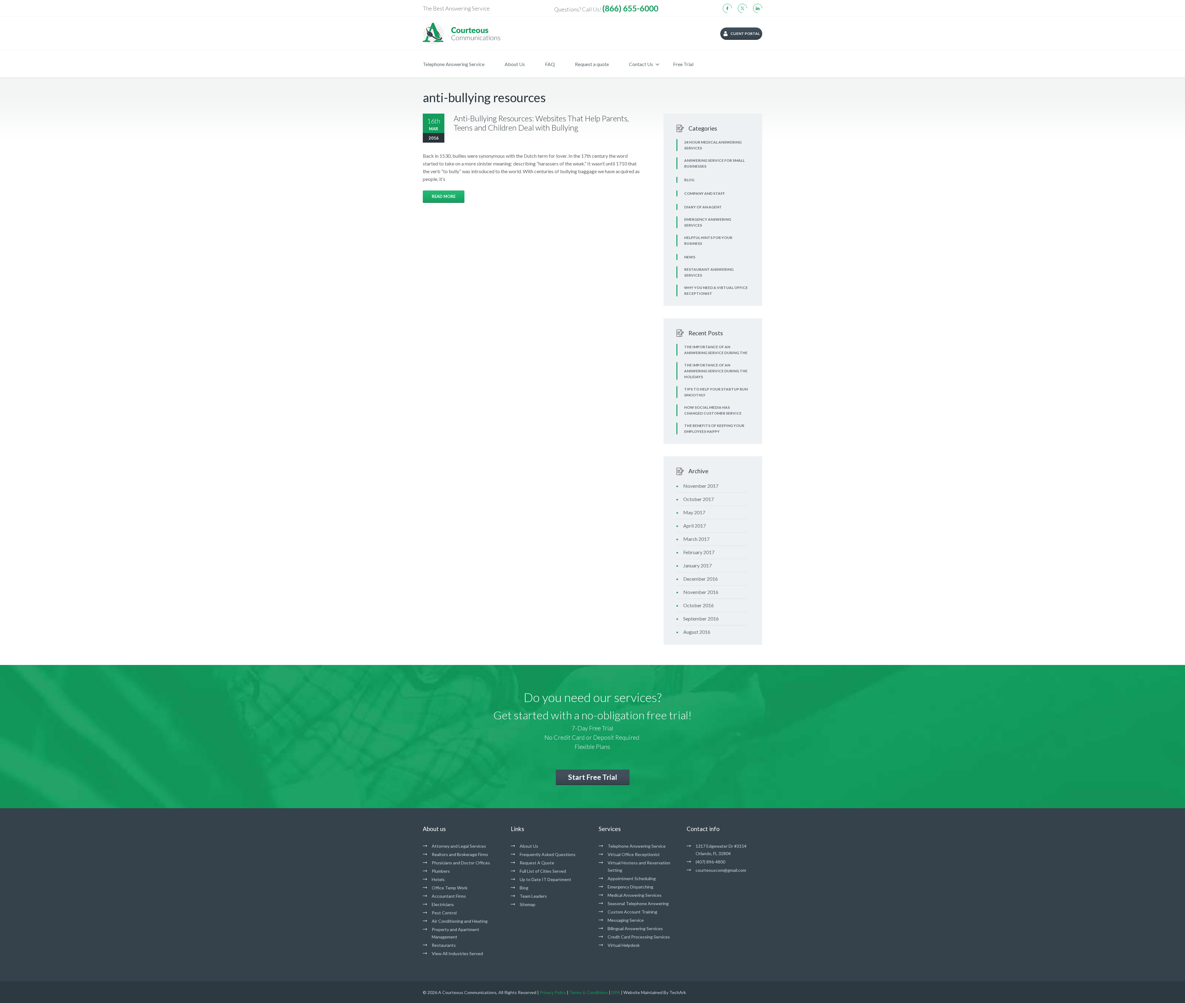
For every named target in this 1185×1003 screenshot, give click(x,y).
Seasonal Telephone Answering (638, 903)
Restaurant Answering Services (709, 272)
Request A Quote (537, 862)
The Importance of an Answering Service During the (715, 350)
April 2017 (694, 526)
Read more (443, 196)
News (689, 257)
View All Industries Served (457, 953)
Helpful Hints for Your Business (708, 240)
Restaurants (444, 945)
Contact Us (641, 64)
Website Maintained (643, 992)
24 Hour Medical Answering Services (713, 145)
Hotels (438, 879)
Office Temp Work (450, 887)
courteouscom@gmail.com (721, 870)
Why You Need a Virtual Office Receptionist (716, 290)
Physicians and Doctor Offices (461, 862)
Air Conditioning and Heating (460, 921)
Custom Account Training (632, 911)
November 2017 (700, 486)
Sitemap (527, 904)
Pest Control (444, 912)
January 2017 (697, 565)
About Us (515, 64)
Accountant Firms (449, 896)
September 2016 (701, 618)
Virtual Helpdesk (624, 945)
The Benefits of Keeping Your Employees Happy (714, 428)
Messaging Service (626, 920)
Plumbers (441, 871)
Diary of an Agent (703, 207)
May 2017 (694, 512)
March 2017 (696, 539)
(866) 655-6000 (630, 8)
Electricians (443, 904)
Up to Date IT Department (545, 879)
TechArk (677, 992)
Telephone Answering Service (453, 64)
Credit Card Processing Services (639, 936)
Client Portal (745, 33)
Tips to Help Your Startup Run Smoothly (716, 392)
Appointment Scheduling (632, 878)
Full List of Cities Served (543, 871)
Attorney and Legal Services (459, 846)
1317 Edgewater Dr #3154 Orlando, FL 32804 (721, 849)
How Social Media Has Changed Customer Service (713, 410)
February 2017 (698, 552)
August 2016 (696, 632)
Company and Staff (704, 193)
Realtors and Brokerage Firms (460, 854)
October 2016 (698, 605)
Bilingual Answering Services (635, 928)
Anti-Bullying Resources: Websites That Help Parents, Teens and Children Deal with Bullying (541, 123)
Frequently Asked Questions (548, 854)
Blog (689, 180)
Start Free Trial (592, 777)
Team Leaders (533, 896)
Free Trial (683, 64)
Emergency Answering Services (707, 222)
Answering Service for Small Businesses (714, 163)
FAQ (550, 64)
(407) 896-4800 (710, 861)
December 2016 (700, 579)
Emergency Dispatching (630, 886)
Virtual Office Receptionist (634, 854)
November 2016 (700, 592)
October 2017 (698, 499)
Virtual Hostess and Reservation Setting (639, 866)
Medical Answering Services (635, 895)
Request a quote (592, 64)
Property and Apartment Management (455, 933)
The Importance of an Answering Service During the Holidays (715, 371)
